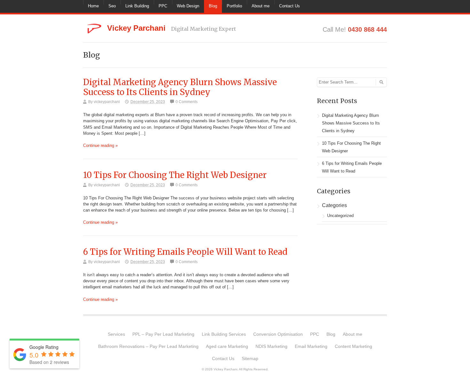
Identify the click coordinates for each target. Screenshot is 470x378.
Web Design (188, 6)
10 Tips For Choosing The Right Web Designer (175, 175)
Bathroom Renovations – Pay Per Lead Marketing (148, 346)
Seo (112, 6)
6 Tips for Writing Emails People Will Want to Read (185, 252)
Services (116, 334)
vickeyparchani (107, 102)
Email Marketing (311, 346)
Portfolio (234, 6)
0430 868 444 (367, 29)
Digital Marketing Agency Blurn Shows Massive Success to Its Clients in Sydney (180, 87)
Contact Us (289, 6)
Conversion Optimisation (278, 334)
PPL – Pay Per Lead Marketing (163, 334)
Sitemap (250, 358)
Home (93, 6)
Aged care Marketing (227, 346)
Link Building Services (224, 334)
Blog (213, 6)
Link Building (137, 6)
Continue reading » (100, 145)
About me (261, 6)
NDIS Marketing (271, 346)
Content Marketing (353, 346)
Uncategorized (340, 215)
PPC (163, 6)
